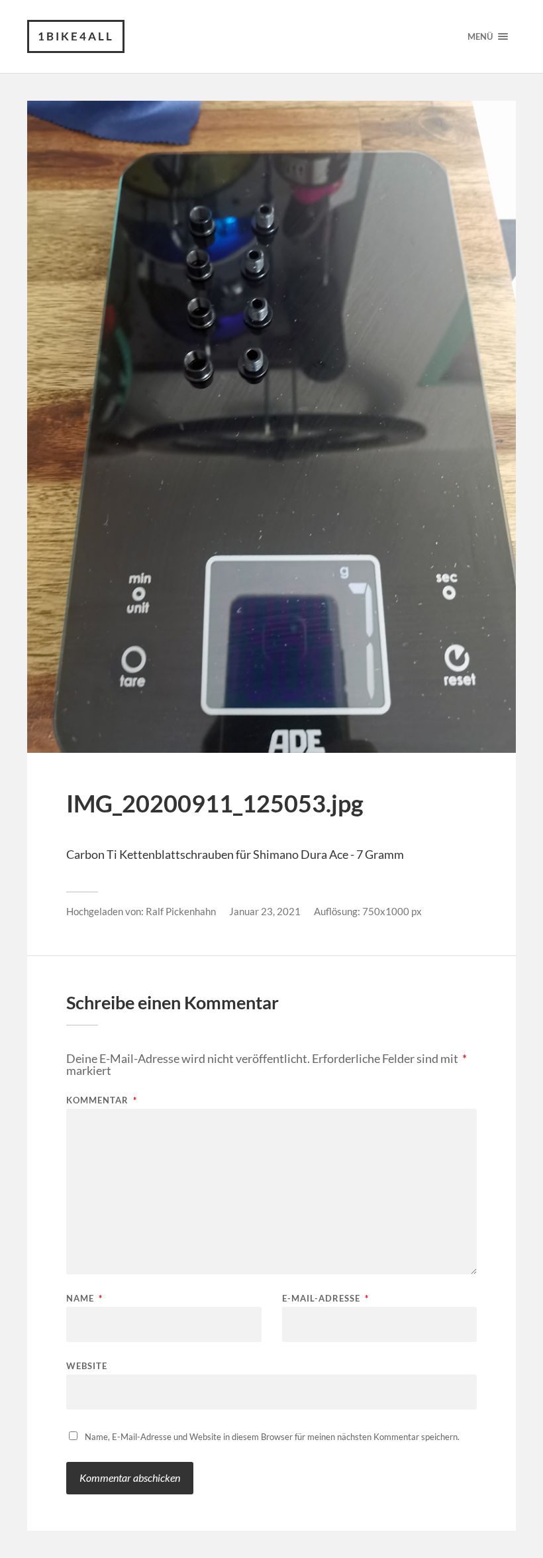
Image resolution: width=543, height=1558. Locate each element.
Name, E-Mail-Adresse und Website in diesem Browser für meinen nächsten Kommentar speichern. (272, 1436)
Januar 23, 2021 (265, 911)
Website (86, 1365)
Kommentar (101, 1100)
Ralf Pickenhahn (181, 911)
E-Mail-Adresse (325, 1298)
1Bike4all (76, 36)
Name (84, 1298)
